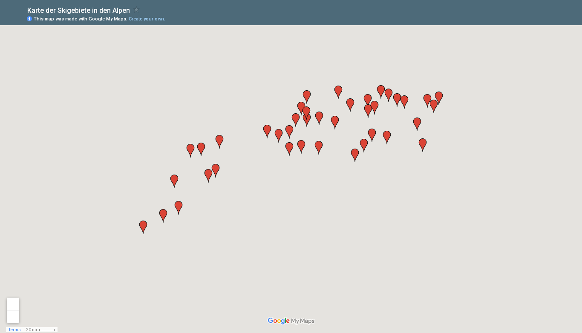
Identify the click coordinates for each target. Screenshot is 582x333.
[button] (201, 149)
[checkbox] (136, 9)
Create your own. (147, 19)
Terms (15, 329)
